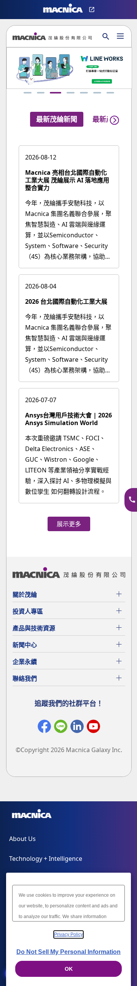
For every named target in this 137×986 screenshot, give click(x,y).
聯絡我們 (25, 678)
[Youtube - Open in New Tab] (93, 728)
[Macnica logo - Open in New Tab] (63, 9)
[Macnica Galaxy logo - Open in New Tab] (31, 815)
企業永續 (25, 661)
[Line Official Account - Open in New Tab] (60, 728)
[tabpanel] (69, 334)
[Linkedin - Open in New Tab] (77, 728)
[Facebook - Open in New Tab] (44, 728)
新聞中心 (25, 645)
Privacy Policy (68, 934)
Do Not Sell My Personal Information (68, 952)
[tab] (28, 92)
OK (69, 969)
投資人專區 (28, 611)
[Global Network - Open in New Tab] (93, 9)
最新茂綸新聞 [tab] (56, 119)
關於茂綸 (25, 594)
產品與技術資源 (34, 628)
